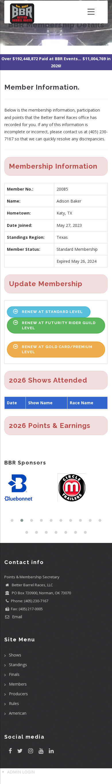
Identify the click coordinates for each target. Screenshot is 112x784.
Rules (14, 703)
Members (18, 684)
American (17, 713)
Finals (14, 674)
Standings (18, 664)
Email (16, 616)
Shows (15, 655)
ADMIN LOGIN (21, 772)
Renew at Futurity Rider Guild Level (59, 325)
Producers (18, 693)
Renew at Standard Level (52, 312)
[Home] (22, 12)
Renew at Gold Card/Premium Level (57, 349)
